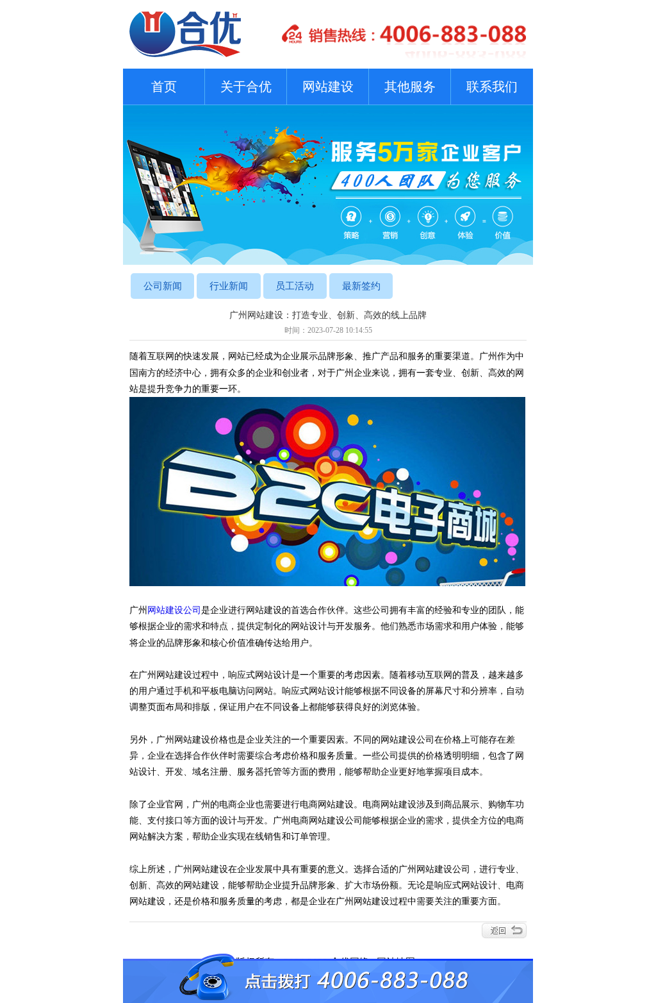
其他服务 (410, 87)
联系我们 (492, 87)
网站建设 (328, 87)
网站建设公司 (174, 610)
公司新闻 (163, 286)
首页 (164, 87)
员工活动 (294, 286)
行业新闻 (228, 286)
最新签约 (361, 286)
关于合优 (246, 87)
